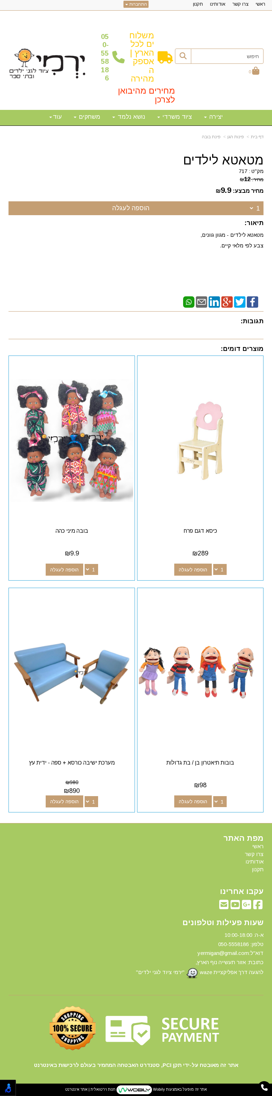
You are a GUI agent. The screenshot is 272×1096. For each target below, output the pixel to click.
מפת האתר (243, 838)
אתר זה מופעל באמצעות (136, 1089)
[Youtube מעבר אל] (235, 907)
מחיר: (252, 179)
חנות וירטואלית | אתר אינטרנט (90, 1089)
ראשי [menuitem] (260, 4)
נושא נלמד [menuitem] (130, 116)
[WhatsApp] (188, 301)
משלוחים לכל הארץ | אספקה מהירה (141, 56)
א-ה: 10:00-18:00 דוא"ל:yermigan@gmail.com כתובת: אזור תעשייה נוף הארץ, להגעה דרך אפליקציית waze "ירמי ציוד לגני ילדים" (200, 953)
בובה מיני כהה (72, 531)
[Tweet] (239, 301)
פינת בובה (211, 136)
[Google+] (227, 301)
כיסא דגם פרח (200, 531)
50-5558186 (105, 57)
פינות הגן (235, 136)
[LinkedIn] (214, 301)
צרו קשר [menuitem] (240, 4)
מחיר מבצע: (248, 191)
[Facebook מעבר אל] (257, 907)
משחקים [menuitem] (88, 116)
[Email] (201, 301)
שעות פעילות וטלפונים (223, 922)
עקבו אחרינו (242, 891)
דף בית (257, 136)
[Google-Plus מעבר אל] (246, 907)
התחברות (137, 4)
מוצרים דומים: (242, 348)
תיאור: (254, 223)
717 (243, 171)
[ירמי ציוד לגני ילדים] (47, 64)
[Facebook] (252, 301)
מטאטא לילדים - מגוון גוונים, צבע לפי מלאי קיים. (232, 240)
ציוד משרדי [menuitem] (176, 116)
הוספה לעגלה (130, 208)
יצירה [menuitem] (215, 116)
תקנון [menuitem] (198, 4)
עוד (57, 116)
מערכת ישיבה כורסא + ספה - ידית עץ (72, 763)
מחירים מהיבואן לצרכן (146, 95)
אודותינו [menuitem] (217, 4)
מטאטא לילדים (223, 160)
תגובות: (252, 321)
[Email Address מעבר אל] (223, 907)
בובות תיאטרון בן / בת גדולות (200, 763)
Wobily (158, 1089)
